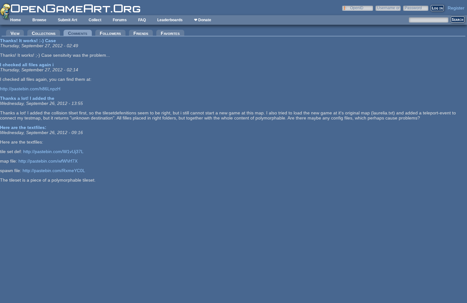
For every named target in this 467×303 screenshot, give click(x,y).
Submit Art (67, 20)
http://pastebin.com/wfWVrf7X (48, 161)
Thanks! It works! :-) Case (28, 40)
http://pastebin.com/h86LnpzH (30, 88)
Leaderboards (170, 20)
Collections (44, 33)
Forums (120, 20)
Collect (95, 20)
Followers (110, 33)
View (14, 33)
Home (15, 20)
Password (413, 8)
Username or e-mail (388, 8)
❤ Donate (202, 20)
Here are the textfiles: (23, 127)
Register (456, 7)
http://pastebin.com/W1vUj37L (53, 151)
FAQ (142, 20)
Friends (140, 33)
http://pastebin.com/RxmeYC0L (54, 170)
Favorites (170, 33)
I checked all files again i (27, 64)
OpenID (356, 8)
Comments (80, 33)
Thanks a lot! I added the (27, 98)
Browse (39, 20)
